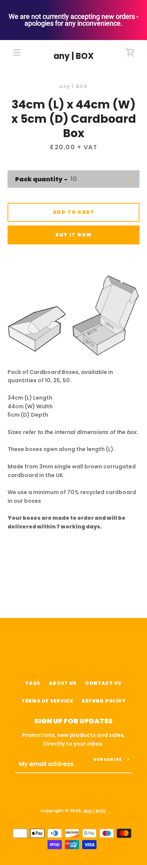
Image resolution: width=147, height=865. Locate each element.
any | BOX (74, 56)
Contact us (103, 683)
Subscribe (107, 759)
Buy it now (73, 235)
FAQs (33, 683)
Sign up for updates (73, 721)
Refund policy (104, 701)
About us (63, 683)
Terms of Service (47, 701)
